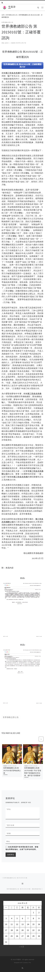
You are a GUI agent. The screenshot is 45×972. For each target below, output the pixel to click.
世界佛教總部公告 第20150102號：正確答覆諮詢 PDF (22, 65)
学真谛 (18, 959)
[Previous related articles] (36, 739)
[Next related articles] (41, 739)
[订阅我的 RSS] (2, 2)
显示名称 (10, 825)
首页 (3, 15)
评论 (8, 809)
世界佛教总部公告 (11, 15)
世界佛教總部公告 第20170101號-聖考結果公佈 (12, 770)
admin (7, 43)
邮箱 (8, 833)
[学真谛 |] (5, 7)
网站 (8, 841)
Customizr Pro (27, 962)
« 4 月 (21, 946)
